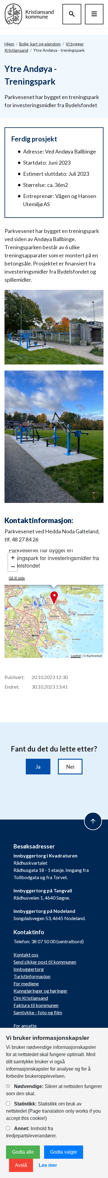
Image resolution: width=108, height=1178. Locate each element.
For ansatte (25, 1025)
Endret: (12, 687)
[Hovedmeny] (94, 14)
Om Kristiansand (31, 998)
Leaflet (76, 655)
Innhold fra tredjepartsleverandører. (31, 1132)
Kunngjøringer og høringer (41, 991)
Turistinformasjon (32, 976)
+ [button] (13, 557)
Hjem (9, 43)
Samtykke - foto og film (38, 1012)
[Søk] (71, 14)
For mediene (26, 983)
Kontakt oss (26, 954)
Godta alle (23, 1152)
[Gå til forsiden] (29, 13)
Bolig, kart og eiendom (40, 43)
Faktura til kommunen (36, 1005)
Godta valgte (63, 1152)
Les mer (48, 1165)
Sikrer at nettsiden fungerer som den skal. (54, 1090)
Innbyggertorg (29, 969)
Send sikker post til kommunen (45, 962)
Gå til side (17, 577)
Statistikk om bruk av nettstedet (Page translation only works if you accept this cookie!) (53, 1111)
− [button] (13, 567)
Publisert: (14, 677)
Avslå (21, 1165)
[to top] (93, 821)
